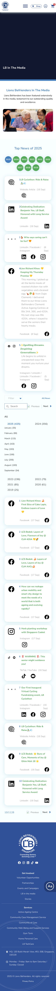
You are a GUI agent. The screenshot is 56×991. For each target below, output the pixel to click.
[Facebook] (19, 863)
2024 (16, 159)
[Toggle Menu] (25, 6)
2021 (39, 159)
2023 (24, 159)
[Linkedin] (28, 863)
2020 (47, 159)
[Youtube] (36, 863)
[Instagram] (24, 863)
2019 (35, 167)
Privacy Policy (28, 981)
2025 (8, 159)
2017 (20, 167)
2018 (28, 167)
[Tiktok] (32, 863)
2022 (32, 159)
